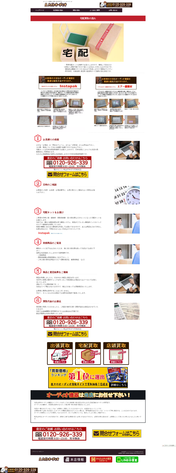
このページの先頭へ (169, 445)
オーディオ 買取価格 (62, 5)
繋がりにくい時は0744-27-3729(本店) (67, 169)
